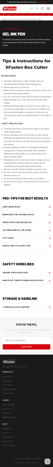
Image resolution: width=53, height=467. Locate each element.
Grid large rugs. (12, 207)
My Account (7, 429)
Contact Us (7, 433)
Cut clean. (8, 238)
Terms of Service (32, 463)
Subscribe (26, 347)
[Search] (31, 8)
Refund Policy (8, 441)
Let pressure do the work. (17, 230)
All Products (7, 377)
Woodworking (8, 393)
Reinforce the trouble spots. (19, 214)
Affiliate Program (9, 417)
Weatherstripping (9, 389)
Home (5, 19)
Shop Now (42, 2)
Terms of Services (9, 445)
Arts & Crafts (8, 385)
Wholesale (7, 413)
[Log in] (36, 8)
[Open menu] (48, 8)
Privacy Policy (8, 437)
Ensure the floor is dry (15, 272)
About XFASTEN (9, 405)
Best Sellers (7, 381)
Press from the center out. (17, 222)
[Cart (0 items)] (42, 8)
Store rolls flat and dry (16, 307)
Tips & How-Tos (9, 409)
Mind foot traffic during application (23, 280)
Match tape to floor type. (17, 246)
